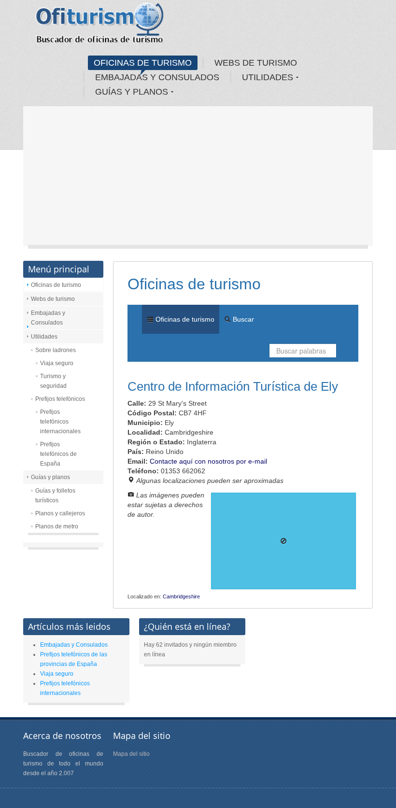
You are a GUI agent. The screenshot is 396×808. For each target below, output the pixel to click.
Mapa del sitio (131, 754)
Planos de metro (56, 526)
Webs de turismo (53, 299)
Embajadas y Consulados (48, 318)
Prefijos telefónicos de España (58, 454)
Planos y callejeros (60, 513)
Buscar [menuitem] (242, 319)
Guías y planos (50, 477)
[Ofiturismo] (100, 26)
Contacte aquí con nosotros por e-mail (208, 461)
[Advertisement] (198, 178)
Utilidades (44, 336)
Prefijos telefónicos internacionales (60, 422)
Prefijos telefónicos (60, 399)
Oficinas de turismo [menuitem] (184, 319)
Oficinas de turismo (56, 285)
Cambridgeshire (181, 596)
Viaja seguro (56, 363)
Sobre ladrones (55, 350)
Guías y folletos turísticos (55, 495)
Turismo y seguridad (53, 381)
